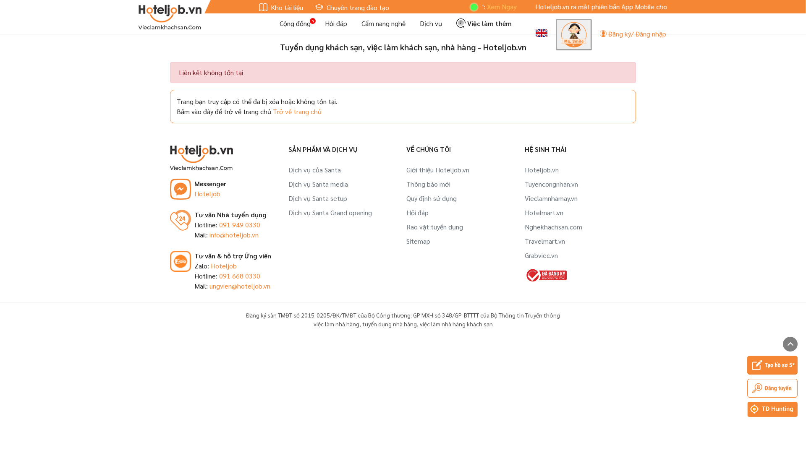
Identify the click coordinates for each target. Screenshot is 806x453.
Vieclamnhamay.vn (551, 198)
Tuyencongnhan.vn (551, 184)
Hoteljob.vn (542, 169)
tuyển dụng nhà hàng (389, 324)
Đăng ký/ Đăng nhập (636, 33)
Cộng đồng (295, 23)
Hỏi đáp (336, 23)
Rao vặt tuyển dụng (434, 226)
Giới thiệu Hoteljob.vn (437, 169)
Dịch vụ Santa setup (317, 198)
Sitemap (418, 241)
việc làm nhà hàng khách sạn (456, 324)
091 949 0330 (239, 224)
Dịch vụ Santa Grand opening (330, 212)
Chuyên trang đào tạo (357, 7)
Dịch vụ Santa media (318, 184)
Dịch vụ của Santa (314, 169)
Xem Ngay (493, 6)
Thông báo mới (428, 184)
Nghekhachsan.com (553, 226)
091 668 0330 (239, 275)
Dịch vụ (431, 23)
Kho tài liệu (286, 7)
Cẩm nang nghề (383, 23)
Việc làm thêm (489, 23)
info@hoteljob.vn (234, 234)
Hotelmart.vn (544, 212)
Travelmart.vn (545, 241)
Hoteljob (207, 193)
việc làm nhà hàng (336, 324)
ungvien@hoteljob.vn (239, 285)
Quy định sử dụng (431, 198)
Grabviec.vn (541, 255)
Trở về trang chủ (297, 111)
